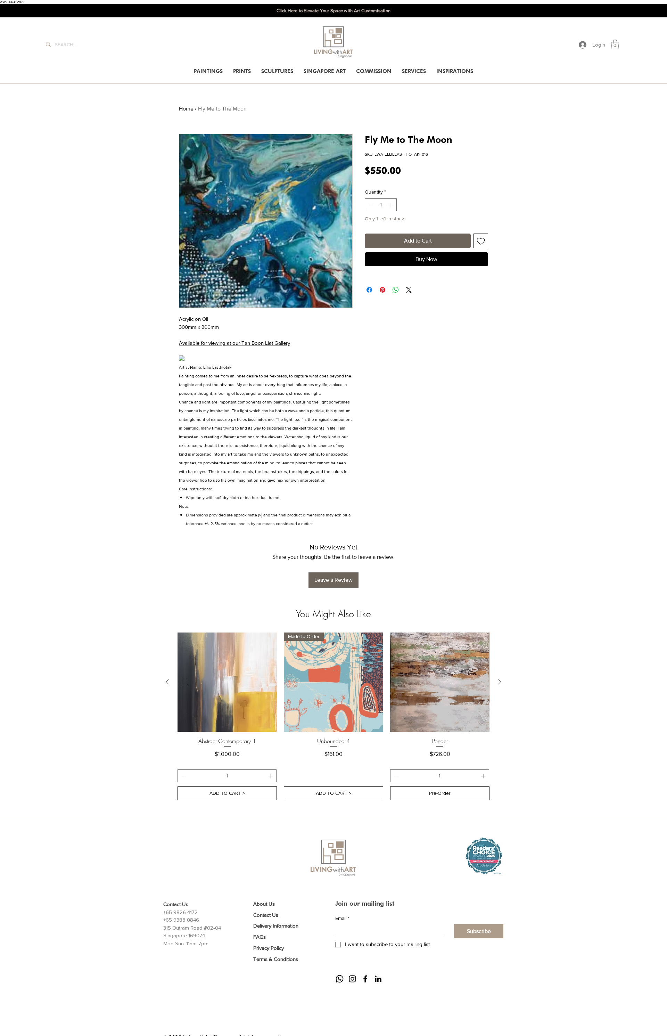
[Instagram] (352, 979)
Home (186, 109)
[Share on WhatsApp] (396, 290)
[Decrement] (370, 205)
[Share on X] (409, 290)
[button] (615, 44)
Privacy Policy (268, 948)
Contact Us (265, 915)
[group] (333, 716)
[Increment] (391, 205)
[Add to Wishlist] (481, 241)
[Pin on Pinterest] (382, 290)
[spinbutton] (380, 205)
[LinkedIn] (378, 979)
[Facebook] (365, 979)
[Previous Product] (167, 682)
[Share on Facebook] (369, 290)
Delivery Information (275, 926)
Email (342, 918)
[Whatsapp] (339, 979)
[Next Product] (499, 682)
